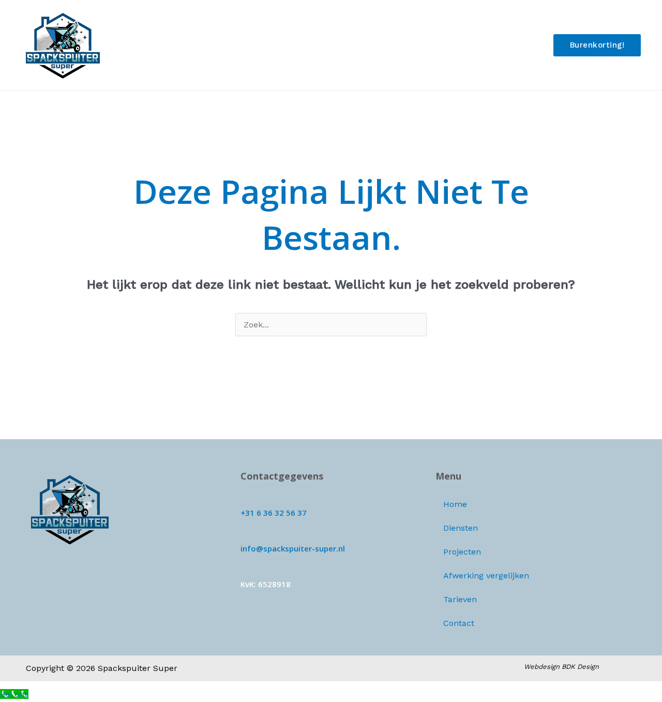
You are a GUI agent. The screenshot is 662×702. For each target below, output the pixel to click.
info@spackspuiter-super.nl (292, 548)
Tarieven (470, 45)
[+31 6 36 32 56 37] (244, 499)
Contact (518, 45)
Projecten (315, 45)
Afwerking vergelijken (394, 45)
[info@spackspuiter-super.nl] (244, 535)
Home (217, 45)
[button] (597, 45)
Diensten (262, 45)
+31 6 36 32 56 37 (273, 512)
